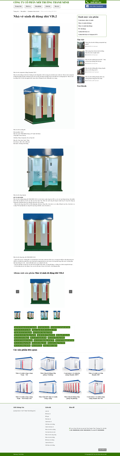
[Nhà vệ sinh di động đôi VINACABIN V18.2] (44, 291)
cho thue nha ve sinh (101, 454)
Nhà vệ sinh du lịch (37, 345)
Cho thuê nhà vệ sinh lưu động (22, 329)
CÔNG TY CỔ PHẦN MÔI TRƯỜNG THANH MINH (41, 2)
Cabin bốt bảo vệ (83, 31)
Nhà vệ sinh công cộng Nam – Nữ (24, 374)
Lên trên (102, 449)
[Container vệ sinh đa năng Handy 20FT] (72, 363)
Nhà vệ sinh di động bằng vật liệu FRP (44, 340)
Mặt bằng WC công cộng (62, 335)
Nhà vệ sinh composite (68, 75)
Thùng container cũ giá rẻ (50, 345)
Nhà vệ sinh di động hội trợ (39, 343)
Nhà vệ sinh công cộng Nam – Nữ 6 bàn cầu (24, 397)
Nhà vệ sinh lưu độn (18, 129)
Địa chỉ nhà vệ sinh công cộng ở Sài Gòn (25, 335)
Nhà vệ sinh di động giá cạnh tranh (65, 340)
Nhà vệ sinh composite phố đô (38, 337)
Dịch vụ (28, 6)
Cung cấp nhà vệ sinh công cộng (22, 332)
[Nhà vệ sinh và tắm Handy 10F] (96, 363)
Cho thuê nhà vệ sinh (43, 327)
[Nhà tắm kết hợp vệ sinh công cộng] (48, 387)
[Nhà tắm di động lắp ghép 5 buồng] (48, 363)
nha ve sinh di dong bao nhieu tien (23, 340)
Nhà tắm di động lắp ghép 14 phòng (72, 397)
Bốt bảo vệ (47, 413)
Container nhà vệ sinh (85, 20)
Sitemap (15, 454)
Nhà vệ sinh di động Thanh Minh (56, 343)
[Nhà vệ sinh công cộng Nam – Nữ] (24, 363)
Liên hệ (48, 6)
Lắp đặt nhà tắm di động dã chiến (46, 335)
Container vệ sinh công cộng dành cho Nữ (96, 397)
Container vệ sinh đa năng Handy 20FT (72, 374)
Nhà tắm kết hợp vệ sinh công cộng (48, 397)
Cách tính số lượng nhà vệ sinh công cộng (25, 327)
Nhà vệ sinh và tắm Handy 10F (96, 374)
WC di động (82, 29)
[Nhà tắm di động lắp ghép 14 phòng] (72, 387)
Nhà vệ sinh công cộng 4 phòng (56, 337)
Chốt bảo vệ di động (50, 424)
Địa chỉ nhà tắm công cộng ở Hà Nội (42, 332)
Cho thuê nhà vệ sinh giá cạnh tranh (60, 327)
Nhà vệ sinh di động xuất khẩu (22, 345)
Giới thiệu (21, 454)
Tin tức (57, 6)
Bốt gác (47, 416)
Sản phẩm (38, 6)
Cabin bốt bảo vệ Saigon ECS (87, 34)
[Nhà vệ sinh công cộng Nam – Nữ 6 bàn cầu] (24, 387)
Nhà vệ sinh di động (18, 75)
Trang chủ (18, 6)
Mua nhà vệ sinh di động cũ (21, 337)
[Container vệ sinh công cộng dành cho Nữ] (96, 387)
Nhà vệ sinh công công (19, 204)
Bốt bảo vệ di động (49, 440)
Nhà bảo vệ (48, 419)
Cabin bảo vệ (48, 421)
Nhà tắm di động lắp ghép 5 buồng (48, 374)
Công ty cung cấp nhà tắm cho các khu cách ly (44, 329)
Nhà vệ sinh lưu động (85, 26)
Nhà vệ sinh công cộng (18, 195)
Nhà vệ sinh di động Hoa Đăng (22, 343)
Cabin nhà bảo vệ (49, 426)
